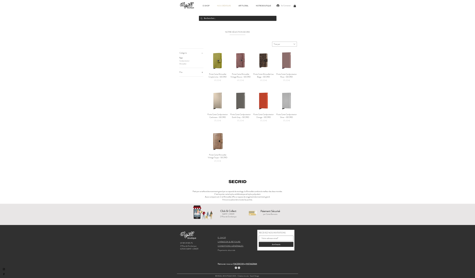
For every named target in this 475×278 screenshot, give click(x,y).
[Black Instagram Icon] (3, 269)
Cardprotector (184, 61)
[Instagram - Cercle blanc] (239, 268)
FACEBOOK (238, 263)
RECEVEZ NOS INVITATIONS (272, 233)
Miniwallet (182, 64)
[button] (295, 5)
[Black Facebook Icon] (3, 274)
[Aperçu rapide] (217, 60)
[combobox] (284, 44)
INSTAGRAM (251, 263)
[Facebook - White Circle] (236, 268)
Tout (181, 58)
